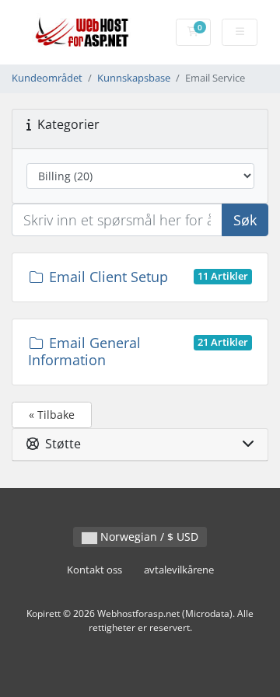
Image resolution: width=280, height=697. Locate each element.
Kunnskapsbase (133, 78)
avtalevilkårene (179, 570)
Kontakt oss (94, 570)
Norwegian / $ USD (147, 536)
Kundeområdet (47, 78)
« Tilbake (52, 414)
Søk (245, 220)
